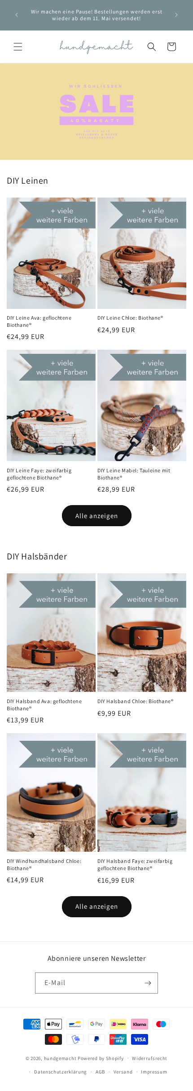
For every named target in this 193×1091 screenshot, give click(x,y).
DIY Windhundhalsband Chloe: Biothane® (44, 864)
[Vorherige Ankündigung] (16, 15)
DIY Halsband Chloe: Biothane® (135, 701)
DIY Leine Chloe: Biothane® (130, 317)
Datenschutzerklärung (60, 1072)
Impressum (154, 1072)
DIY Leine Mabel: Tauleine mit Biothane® (133, 474)
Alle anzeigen (96, 515)
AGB (100, 1072)
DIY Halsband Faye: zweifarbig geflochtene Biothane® (134, 864)
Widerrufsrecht (149, 1058)
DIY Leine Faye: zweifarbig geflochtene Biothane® (39, 474)
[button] (18, 47)
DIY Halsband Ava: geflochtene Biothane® (44, 705)
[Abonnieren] (148, 983)
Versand (123, 1072)
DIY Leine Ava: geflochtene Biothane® (39, 321)
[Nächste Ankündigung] (176, 15)
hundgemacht (60, 1058)
